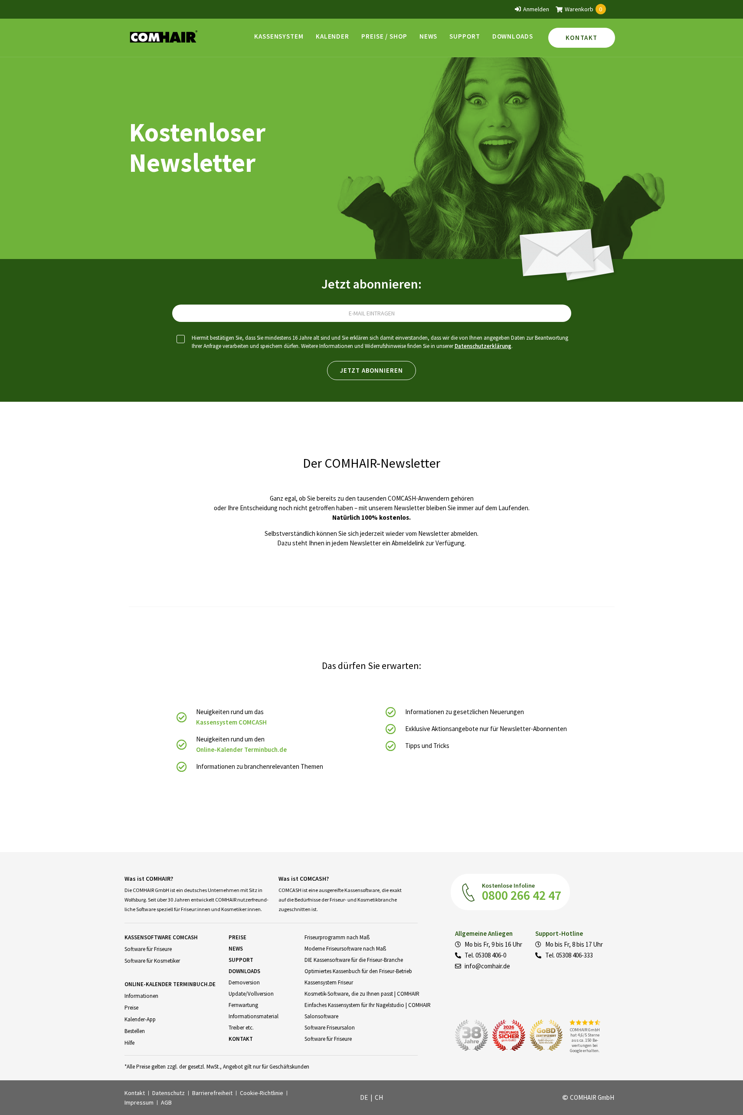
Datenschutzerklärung (483, 346)
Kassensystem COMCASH (231, 722)
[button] (279, 36)
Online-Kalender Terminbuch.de (241, 749)
